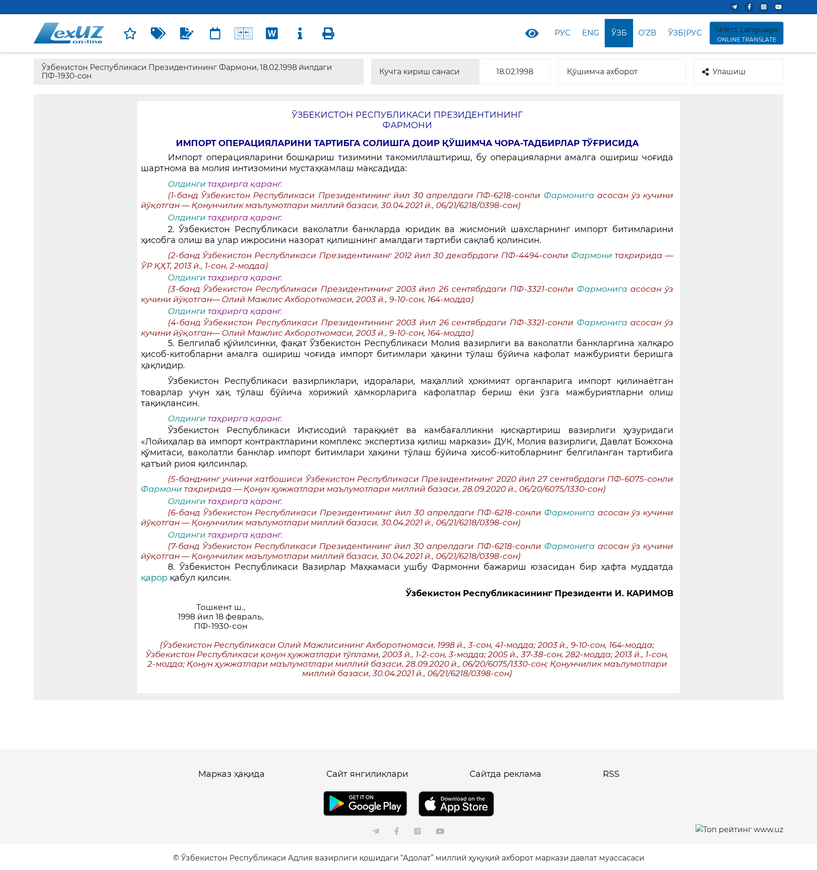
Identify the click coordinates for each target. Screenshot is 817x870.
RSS (611, 774)
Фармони (591, 255)
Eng (590, 32)
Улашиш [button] (729, 71)
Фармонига (570, 195)
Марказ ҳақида (231, 774)
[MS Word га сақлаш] (272, 33)
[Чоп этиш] (328, 33)
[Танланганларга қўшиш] (130, 33)
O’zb (647, 32)
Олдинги (187, 184)
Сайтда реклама (505, 774)
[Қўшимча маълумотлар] (300, 33)
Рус (562, 32)
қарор (155, 578)
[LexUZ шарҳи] (187, 33)
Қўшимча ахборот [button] (602, 71)
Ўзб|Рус (685, 32)
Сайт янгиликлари (367, 774)
